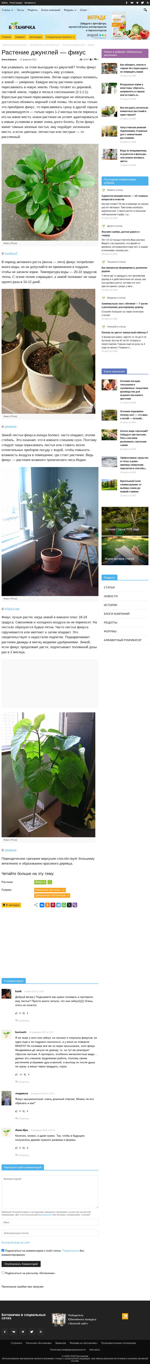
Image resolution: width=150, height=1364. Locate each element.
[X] (69, 905)
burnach (20, 1032)
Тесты (20, 10)
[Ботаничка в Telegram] (137, 2)
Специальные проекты (59, 37)
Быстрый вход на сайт (16, 1242)
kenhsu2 (11, 253)
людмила (21, 1093)
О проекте (16, 1343)
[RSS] (147, 2)
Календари (35, 37)
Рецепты (33, 10)
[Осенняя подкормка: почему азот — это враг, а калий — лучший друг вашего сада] (109, 415)
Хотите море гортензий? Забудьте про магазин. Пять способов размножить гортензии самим (134, 438)
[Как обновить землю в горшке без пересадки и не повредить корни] (109, 68)
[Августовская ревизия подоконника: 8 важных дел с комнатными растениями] (109, 131)
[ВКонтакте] (42, 905)
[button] (145, 10)
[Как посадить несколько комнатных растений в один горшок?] (109, 111)
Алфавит (20, 37)
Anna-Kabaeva (9, 59)
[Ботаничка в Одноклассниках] (126, 2)
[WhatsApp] (64, 905)
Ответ (83, 10)
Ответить (23, 1020)
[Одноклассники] (47, 905)
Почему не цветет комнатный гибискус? (125, 332)
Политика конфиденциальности (68, 1349)
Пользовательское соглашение (118, 1343)
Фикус (40, 882)
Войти (5, 3)
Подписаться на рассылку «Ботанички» (29, 1273)
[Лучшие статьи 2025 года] (125, 521)
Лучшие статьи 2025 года (122, 529)
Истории (110, 605)
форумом (47, 1215)
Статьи (6, 10)
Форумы (68, 10)
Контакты (94, 1349)
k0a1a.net (12, 609)
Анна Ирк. (22, 1130)
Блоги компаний (50, 10)
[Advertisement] (50, 944)
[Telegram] (58, 905)
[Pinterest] (53, 905)
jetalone (10, 427)
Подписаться (70, 1250)
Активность (30, 3)
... (50, 882)
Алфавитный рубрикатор (122, 640)
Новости (111, 596)
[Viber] (74, 905)
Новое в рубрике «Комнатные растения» (123, 53)
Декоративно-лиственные (44, 45)
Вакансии (60, 1343)
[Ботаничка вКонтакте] (131, 2)
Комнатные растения (15, 45)
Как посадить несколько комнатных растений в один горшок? (134, 111)
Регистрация (16, 3)
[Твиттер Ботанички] (142, 2)
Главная (6, 37)
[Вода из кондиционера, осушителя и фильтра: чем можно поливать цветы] (109, 154)
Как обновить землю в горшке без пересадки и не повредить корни (134, 68)
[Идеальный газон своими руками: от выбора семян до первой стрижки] (109, 484)
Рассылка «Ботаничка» (39, 1343)
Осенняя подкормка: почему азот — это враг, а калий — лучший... (134, 415)
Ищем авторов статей (119, 558)
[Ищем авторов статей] (125, 550)
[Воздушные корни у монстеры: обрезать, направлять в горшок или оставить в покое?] (109, 88)
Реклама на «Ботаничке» (83, 1343)
